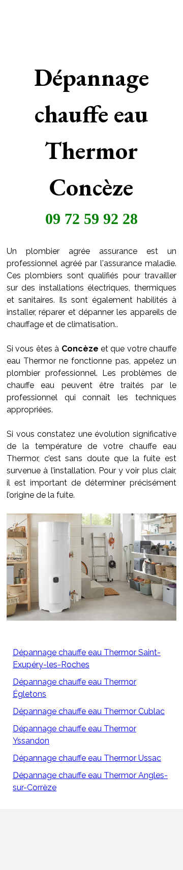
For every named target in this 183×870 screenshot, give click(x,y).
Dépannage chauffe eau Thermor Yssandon (74, 735)
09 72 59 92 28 (91, 218)
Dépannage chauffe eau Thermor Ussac (87, 758)
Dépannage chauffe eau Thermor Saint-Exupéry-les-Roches (87, 658)
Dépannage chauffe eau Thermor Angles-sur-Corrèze (90, 781)
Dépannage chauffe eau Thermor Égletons (74, 688)
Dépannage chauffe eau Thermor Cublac (89, 711)
